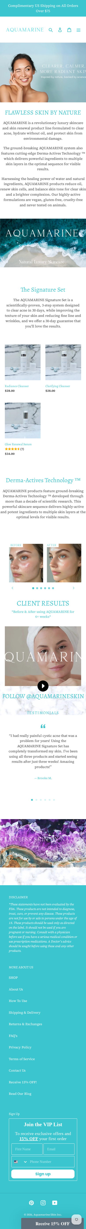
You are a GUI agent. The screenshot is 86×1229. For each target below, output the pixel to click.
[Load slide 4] (45, 588)
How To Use (18, 1000)
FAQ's (13, 1035)
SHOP (13, 977)
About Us (16, 989)
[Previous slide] (12, 588)
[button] (52, 1223)
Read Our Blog (20, 1093)
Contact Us (17, 1070)
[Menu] (78, 29)
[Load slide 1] (33, 588)
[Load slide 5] (49, 588)
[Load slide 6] (53, 588)
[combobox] (20, 1161)
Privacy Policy (20, 1047)
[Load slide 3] (41, 588)
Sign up (43, 1174)
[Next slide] (74, 588)
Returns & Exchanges (25, 1024)
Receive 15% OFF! (23, 1082)
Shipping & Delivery (25, 1012)
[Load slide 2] (37, 588)
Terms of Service (22, 1059)
